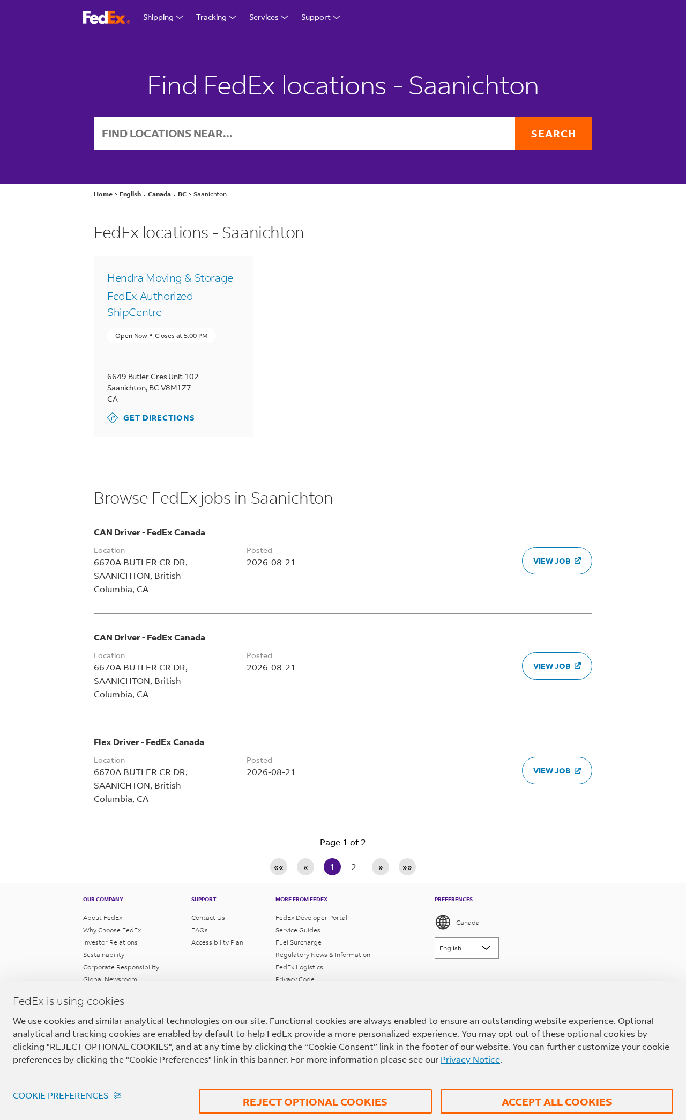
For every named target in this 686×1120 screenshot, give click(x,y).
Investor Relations (110, 942)
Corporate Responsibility (121, 967)
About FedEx (102, 917)
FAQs (199, 930)
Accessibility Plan (217, 942)
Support (316, 17)
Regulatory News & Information (322, 954)
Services (264, 17)
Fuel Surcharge (298, 942)
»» (407, 866)
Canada (468, 922)
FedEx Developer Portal (311, 917)
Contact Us (208, 917)
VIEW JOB (551, 561)
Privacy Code (295, 979)
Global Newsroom (110, 979)
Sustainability (103, 954)
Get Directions (151, 417)
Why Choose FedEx (112, 930)
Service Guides (297, 930)
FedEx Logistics (299, 967)
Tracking (211, 17)
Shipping (158, 17)
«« (279, 866)
